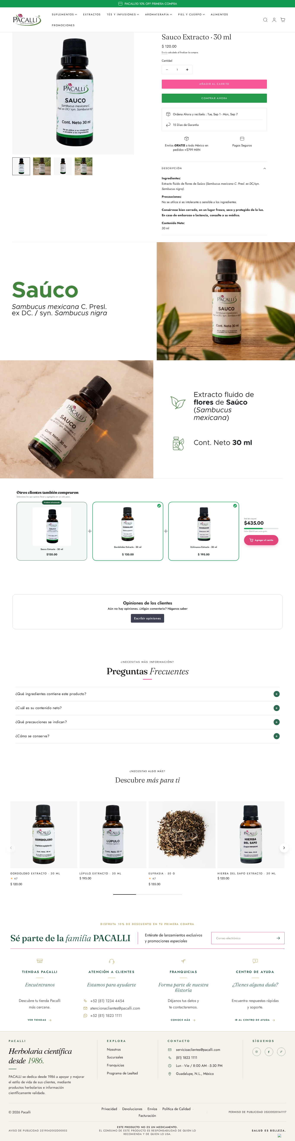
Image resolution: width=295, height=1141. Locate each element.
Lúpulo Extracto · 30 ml (100, 873)
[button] (265, 20)
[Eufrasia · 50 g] (182, 834)
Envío (164, 52)
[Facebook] (269, 1052)
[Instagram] (256, 1052)
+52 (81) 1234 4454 (107, 1000)
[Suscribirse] (278, 938)
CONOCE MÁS (180, 1020)
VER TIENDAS (37, 1020)
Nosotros (114, 1050)
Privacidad (109, 1109)
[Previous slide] (10, 848)
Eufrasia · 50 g (162, 873)
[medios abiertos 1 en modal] (126, 40)
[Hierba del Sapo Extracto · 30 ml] (250, 834)
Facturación (147, 1116)
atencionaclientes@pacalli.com (115, 1008)
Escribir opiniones (147, 618)
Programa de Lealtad (122, 1073)
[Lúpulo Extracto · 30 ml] (112, 834)
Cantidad (167, 61)
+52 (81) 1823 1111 (106, 1015)
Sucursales (115, 1057)
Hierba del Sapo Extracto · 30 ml (246, 873)
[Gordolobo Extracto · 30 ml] (43, 834)
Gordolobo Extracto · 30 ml (35, 873)
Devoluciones (132, 1109)
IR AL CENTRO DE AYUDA (252, 1020)
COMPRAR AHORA (214, 98)
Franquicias (115, 1065)
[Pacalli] (281, 1052)
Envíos (152, 1109)
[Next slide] (284, 848)
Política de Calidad (176, 1109)
